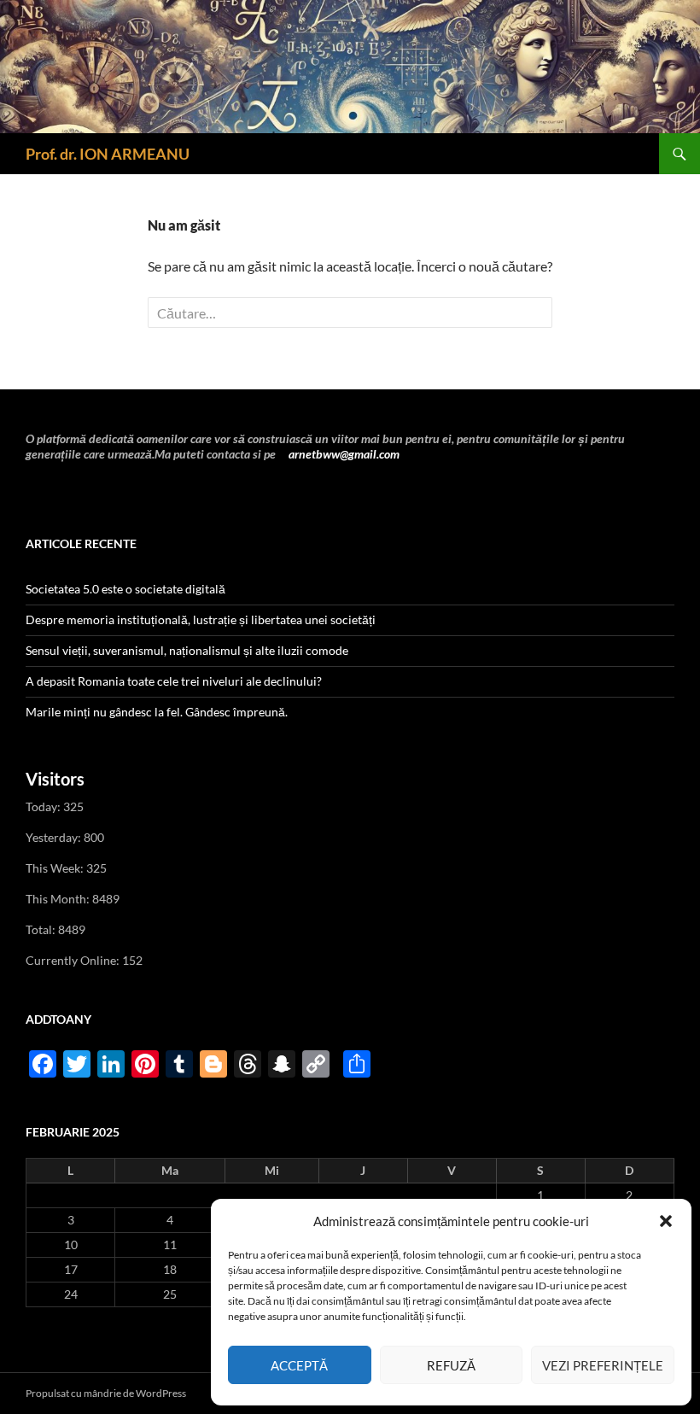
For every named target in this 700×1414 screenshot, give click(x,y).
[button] (665, 1221)
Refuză (451, 1365)
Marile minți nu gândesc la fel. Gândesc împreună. (157, 711)
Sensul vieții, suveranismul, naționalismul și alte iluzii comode (187, 650)
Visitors (55, 778)
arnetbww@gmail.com (343, 454)
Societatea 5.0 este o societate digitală (125, 588)
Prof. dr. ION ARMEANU (108, 153)
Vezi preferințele (602, 1365)
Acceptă (299, 1365)
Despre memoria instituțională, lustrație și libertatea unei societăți (201, 619)
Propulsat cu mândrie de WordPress (106, 1393)
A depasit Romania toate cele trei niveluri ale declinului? (174, 681)
